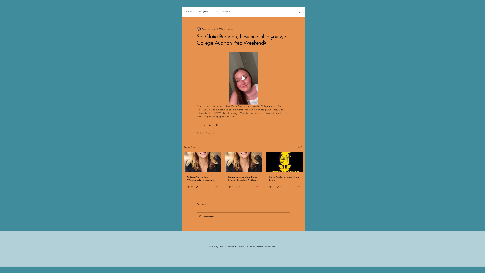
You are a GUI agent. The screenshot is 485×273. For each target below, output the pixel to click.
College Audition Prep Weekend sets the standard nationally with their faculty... (201, 178)
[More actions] (288, 29)
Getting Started (203, 11)
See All (300, 147)
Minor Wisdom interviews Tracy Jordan (284, 178)
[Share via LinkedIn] (210, 125)
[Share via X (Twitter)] (204, 125)
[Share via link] (216, 125)
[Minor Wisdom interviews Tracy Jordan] (284, 162)
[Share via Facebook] (198, 125)
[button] (299, 12)
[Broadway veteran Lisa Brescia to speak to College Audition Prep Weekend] (243, 162)
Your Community (222, 11)
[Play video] (243, 78)
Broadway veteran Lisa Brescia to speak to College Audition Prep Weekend (242, 178)
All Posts (188, 11)
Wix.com (272, 246)
